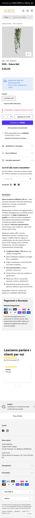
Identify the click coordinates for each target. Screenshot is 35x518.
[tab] (6, 194)
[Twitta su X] (11, 185)
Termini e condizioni (7, 511)
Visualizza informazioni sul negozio (15, 138)
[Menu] (32, 10)
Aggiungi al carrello (23, 117)
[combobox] (17, 17)
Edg (3, 61)
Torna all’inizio (17, 416)
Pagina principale (6, 23)
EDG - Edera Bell (17, 23)
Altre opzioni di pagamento (17, 128)
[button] (27, 10)
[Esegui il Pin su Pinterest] (19, 185)
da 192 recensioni (10, 360)
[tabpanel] (17, 246)
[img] (18, 358)
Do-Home (9, 504)
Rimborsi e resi (6, 513)
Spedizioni (17, 511)
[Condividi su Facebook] (15, 185)
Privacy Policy (25, 511)
